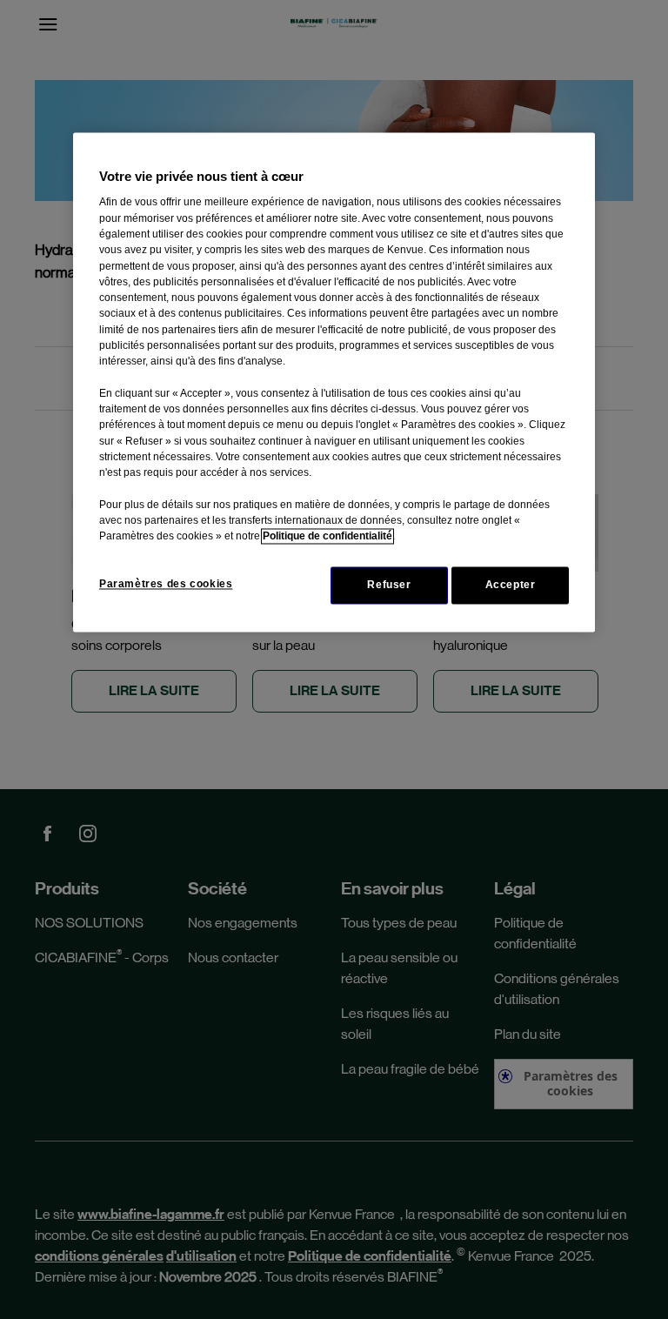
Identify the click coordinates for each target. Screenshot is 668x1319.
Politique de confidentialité (327, 537)
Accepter (510, 585)
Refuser (389, 585)
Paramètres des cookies (165, 584)
